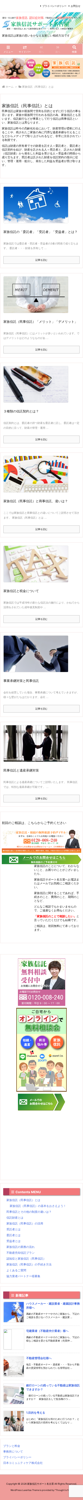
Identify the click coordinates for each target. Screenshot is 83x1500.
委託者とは (13, 1235)
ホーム (9, 86)
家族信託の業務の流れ (20, 1246)
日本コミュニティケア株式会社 (23, 1462)
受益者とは (13, 1241)
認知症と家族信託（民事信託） (26, 1258)
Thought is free (63, 1490)
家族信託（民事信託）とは (23, 1200)
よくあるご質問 (16, 1270)
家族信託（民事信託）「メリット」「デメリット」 (40, 322)
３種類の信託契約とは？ (21, 411)
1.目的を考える (35, 1412)
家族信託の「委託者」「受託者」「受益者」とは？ (40, 232)
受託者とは (13, 1229)
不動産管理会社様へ (39, 1358)
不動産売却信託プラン (20, 1252)
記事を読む (41, 259)
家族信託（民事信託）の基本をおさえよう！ (38, 1206)
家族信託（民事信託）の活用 (24, 1223)
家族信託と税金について (21, 591)
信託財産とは (14, 1217)
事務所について (13, 1451)
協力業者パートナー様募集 (23, 1276)
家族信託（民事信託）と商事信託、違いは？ (35, 501)
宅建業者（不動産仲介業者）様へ (47, 1330)
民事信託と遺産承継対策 (21, 770)
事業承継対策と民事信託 (21, 681)
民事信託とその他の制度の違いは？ (29, 1211)
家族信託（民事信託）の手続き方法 (29, 1264)
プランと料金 (11, 1446)
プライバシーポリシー (54, 5)
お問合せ (75, 5)
